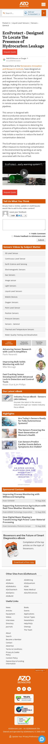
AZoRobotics (11, 586)
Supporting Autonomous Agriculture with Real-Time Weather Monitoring (24, 507)
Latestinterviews (9, 343)
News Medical (30, 589)
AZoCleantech (11, 589)
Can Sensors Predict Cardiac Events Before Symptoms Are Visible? (30, 444)
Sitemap (27, 626)
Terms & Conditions (14, 649)
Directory (9, 623)
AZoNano (9, 583)
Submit (41, 240)
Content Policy (12, 658)
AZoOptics (10, 593)
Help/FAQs (28, 623)
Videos (8, 617)
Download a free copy (24, 562)
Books (26, 607)
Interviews (10, 620)
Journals (9, 626)
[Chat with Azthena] (42, 739)
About (8, 633)
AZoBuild (9, 596)
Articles (9, 610)
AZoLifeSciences (30, 593)
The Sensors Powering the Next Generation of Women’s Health (31, 432)
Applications (29, 614)
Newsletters (29, 620)
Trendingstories (39, 343)
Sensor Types (29, 617)
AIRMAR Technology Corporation (19, 512)
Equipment (10, 614)
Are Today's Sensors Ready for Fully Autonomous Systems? (32, 421)
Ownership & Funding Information (15, 662)
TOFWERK (11, 501)
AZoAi (26, 586)
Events (26, 610)
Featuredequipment (24, 343)
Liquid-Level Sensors (20, 23)
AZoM (8, 580)
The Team (28, 630)
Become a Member (13, 639)
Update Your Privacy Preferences (25, 736)
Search (9, 636)
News (8, 607)
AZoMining (28, 580)
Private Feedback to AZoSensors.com (30, 236)
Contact (9, 642)
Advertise (10, 646)
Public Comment (38, 233)
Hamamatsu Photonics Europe (19, 526)
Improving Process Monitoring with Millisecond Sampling (21, 495)
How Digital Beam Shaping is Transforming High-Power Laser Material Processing (24, 520)
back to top (39, 670)
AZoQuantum (29, 583)
